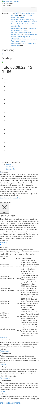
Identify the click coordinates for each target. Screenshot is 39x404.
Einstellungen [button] (4, 198)
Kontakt (8, 165)
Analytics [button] (3, 364)
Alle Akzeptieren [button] (15, 198)
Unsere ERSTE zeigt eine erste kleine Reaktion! (22, 20)
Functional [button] (3, 337)
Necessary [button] (3, 242)
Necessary (6, 245)
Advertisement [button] (5, 378)
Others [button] (2, 391)
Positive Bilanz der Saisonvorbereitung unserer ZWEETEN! (24, 36)
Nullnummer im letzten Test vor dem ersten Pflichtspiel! (24, 41)
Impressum (10, 167)
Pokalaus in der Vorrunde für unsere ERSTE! (23, 30)
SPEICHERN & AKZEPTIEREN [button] (10, 403)
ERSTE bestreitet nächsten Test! (24, 23)
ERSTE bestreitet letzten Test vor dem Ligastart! (22, 17)
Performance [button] (4, 351)
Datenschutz (10, 169)
